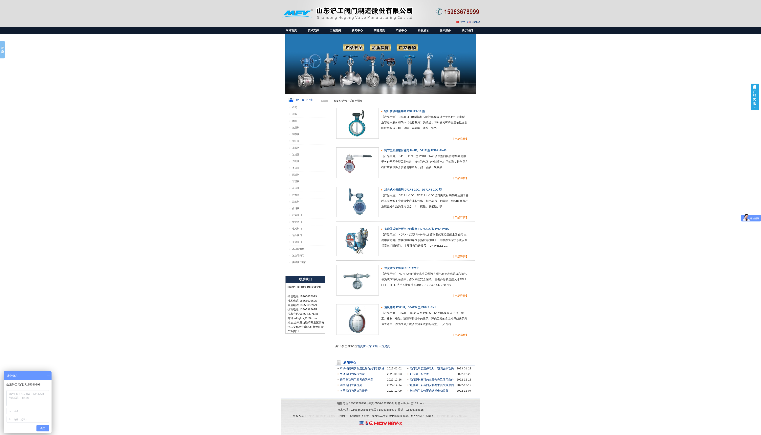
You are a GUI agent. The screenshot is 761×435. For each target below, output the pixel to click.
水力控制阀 (298, 248)
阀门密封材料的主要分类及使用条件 (431, 379)
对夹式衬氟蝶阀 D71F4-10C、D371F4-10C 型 (413, 189)
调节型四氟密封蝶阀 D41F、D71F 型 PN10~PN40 (415, 150)
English (476, 22)
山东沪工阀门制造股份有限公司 (323, 416)
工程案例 (335, 30)
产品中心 (401, 30)
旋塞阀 (295, 201)
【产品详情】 (460, 138)
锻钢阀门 (297, 221)
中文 (463, 22)
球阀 (294, 114)
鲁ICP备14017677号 (448, 416)
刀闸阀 (295, 161)
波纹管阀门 (298, 255)
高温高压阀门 (299, 262)
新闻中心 (357, 30)
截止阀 (295, 141)
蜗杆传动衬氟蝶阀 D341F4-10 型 (404, 111)
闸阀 (294, 120)
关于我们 (467, 30)
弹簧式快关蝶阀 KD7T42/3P (401, 268)
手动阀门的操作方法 (352, 374)
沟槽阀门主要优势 (351, 385)
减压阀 (295, 127)
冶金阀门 (297, 235)
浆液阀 (295, 168)
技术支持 (313, 30)
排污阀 (295, 208)
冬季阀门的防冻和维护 (354, 390)
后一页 (380, 346)
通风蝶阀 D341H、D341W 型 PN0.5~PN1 (410, 307)
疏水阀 (295, 188)
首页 (336, 100)
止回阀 (295, 147)
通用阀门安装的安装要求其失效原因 (431, 385)
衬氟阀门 (297, 215)
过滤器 (295, 154)
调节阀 (295, 134)
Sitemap (463, 416)
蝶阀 (359, 100)
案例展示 (423, 30)
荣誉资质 (379, 30)
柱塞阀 (295, 195)
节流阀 (295, 181)
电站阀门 (297, 228)
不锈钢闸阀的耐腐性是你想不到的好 (362, 368)
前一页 (367, 346)
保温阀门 (297, 242)
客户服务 (445, 30)
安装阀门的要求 (419, 374)
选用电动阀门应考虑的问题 (356, 379)
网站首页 (291, 30)
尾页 (387, 346)
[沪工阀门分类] (324, 101)
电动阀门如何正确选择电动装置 (428, 390)
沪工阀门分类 (304, 99)
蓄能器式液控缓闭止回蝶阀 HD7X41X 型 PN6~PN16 (416, 228)
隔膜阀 (295, 174)
